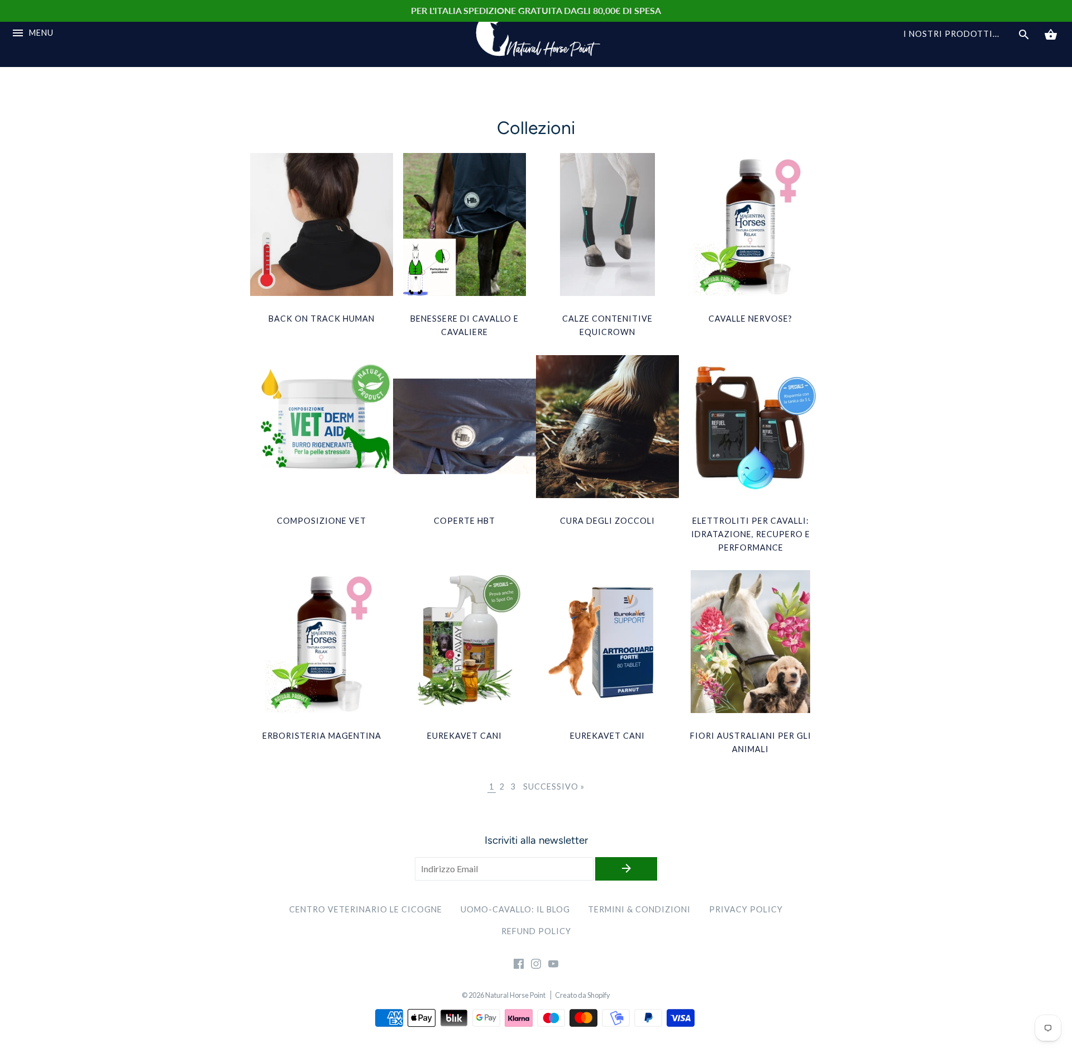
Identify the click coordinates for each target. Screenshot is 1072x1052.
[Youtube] (553, 965)
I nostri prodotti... (951, 34)
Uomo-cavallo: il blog (515, 909)
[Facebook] (519, 965)
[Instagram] (536, 965)
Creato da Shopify (582, 995)
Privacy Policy (746, 909)
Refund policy (536, 931)
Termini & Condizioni (639, 909)
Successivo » (554, 786)
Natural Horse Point (515, 995)
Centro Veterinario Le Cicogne (365, 909)
